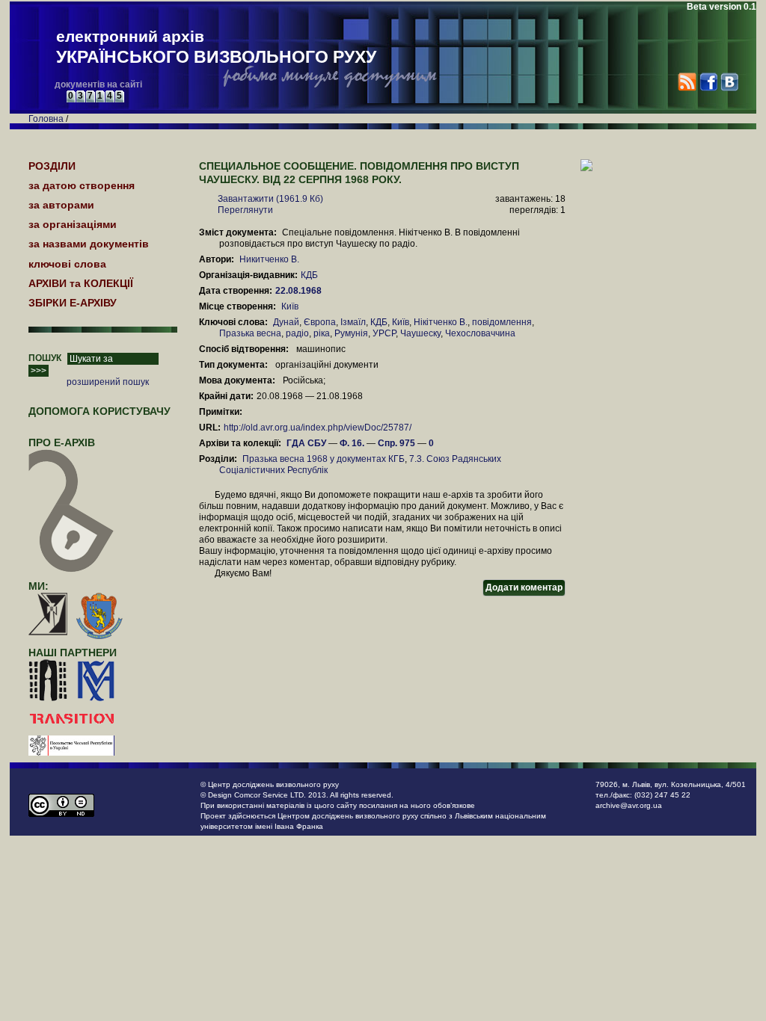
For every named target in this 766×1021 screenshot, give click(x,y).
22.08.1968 (299, 291)
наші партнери (72, 652)
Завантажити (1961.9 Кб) (270, 199)
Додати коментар (524, 587)
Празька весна (250, 333)
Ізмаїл (353, 322)
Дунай (286, 322)
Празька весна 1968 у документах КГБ (323, 459)
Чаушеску (420, 333)
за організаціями (72, 224)
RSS (687, 82)
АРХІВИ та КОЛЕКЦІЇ (80, 283)
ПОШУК (44, 358)
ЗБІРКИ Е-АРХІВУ (72, 303)
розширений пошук (108, 382)
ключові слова (67, 264)
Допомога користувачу (99, 411)
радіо (297, 333)
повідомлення (502, 322)
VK (729, 82)
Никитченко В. (269, 259)
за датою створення (81, 185)
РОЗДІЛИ (52, 166)
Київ (289, 306)
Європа (320, 322)
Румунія (351, 333)
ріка (321, 333)
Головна (46, 119)
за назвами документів (88, 244)
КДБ (309, 275)
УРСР (384, 333)
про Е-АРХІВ (61, 442)
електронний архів (216, 47)
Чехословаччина (480, 333)
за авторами (61, 205)
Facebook (708, 82)
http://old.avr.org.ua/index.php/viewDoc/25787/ (317, 427)
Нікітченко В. (441, 322)
